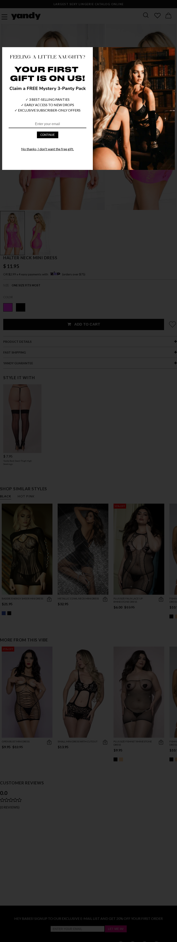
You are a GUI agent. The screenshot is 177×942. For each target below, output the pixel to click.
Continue (47, 135)
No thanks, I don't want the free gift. (47, 149)
